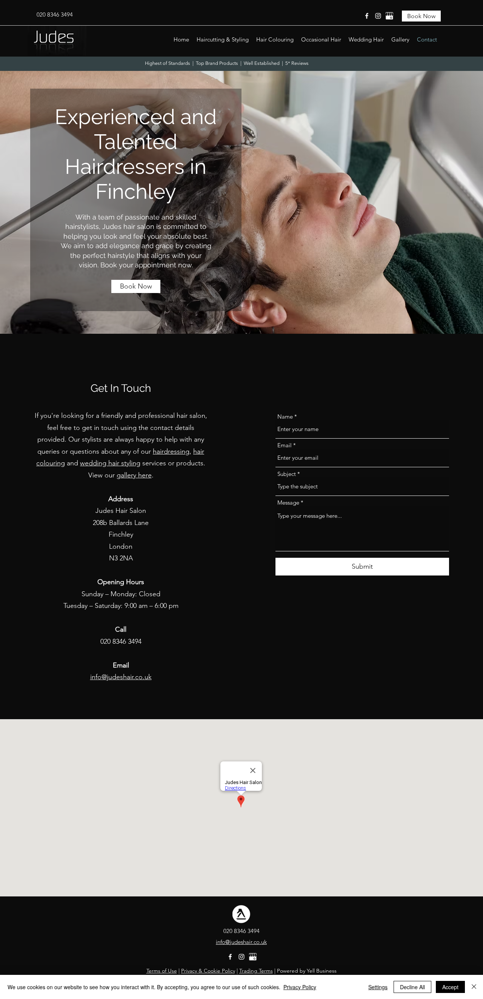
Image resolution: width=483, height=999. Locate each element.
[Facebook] (367, 16)
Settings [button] (378, 987)
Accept (450, 987)
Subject (286, 474)
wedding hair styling (110, 463)
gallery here (134, 475)
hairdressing (171, 451)
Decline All (412, 987)
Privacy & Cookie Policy (208, 970)
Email (284, 445)
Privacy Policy (299, 987)
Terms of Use (161, 970)
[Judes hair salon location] (389, 16)
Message (288, 502)
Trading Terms (256, 970)
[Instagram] (378, 16)
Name (285, 416)
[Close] (473, 987)
